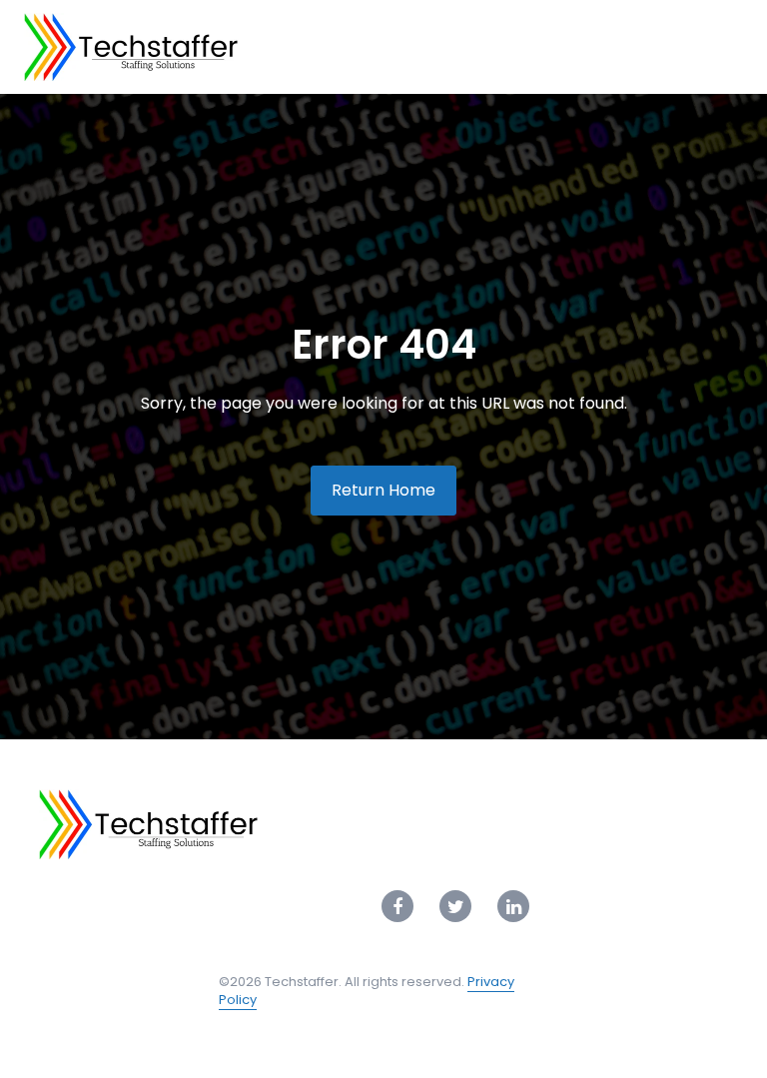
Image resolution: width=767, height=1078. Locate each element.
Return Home (383, 490)
